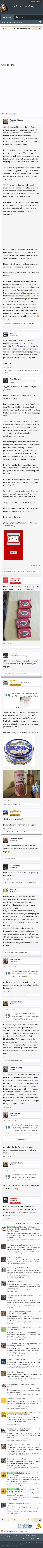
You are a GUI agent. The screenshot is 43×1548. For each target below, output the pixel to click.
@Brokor (19, 346)
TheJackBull (17, 1467)
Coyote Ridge (17, 1251)
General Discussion (12, 1291)
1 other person (34, 370)
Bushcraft (10, 1307)
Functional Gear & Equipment (15, 1277)
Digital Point (23, 1544)
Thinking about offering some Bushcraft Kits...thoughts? (19, 1313)
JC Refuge (16, 1239)
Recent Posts (17, 22)
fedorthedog (15, 865)
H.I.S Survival (17, 1366)
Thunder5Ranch (16, 120)
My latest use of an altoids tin (18, 1503)
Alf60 (5, 804)
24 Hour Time (18, 1536)
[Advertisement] (21, 46)
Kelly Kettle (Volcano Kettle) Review (20, 1474)
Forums (8, 17)
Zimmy (6, 882)
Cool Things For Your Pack (17, 1267)
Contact (26, 1539)
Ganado (13, 333)
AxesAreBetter (18, 1322)
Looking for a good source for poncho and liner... (19, 1329)
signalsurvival (17, 1453)
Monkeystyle (7, 1536)
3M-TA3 (16, 1276)
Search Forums (6, 22)
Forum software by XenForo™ (9, 1545)
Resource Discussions (13, 1424)
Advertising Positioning (12, 1544)
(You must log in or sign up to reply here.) (29, 1223)
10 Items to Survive (14, 1281)
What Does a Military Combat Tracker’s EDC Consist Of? (18, 1430)
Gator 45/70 (7, 858)
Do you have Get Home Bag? (18, 1445)
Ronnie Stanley (16, 1067)
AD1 (15, 1394)
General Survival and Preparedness (17, 1253)
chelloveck (7, 323)
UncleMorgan (15, 379)
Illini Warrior (15, 959)
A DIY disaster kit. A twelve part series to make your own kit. (22, 1345)
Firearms (37, 1394)
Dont (5, 571)
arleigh (13, 889)
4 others (28, 571)
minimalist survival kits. (16, 1398)
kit (6, 113)
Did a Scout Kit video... (15, 1372)
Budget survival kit (14, 1257)
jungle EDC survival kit (16, 1360)
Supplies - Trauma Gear (16, 1459)
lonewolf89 (17, 1407)
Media (20, 17)
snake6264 (13, 323)
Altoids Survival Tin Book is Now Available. (20, 1297)
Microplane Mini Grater (21, 1489)
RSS (40, 1539)
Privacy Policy (38, 1542)
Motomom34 (20, 323)
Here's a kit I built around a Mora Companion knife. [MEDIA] (23, 1260)
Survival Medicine (12, 1469)
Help (34, 1539)
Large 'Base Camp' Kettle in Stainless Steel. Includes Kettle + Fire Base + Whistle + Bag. (24, 1229)
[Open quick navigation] (40, 28)
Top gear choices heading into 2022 (21, 1245)
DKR (15, 1354)
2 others (29, 882)
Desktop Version (30, 1536)
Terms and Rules (29, 1542)
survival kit (12, 113)
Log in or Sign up (35, 1)
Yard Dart (16, 1439)
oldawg (15, 1060)
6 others (29, 323)
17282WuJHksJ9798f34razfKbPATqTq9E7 (15, 1531)
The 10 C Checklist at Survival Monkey (21, 1413)
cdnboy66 (16, 1511)
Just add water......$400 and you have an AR (21, 1385)
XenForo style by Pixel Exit (24, 1545)
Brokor (16, 1423)
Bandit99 (16, 1338)
